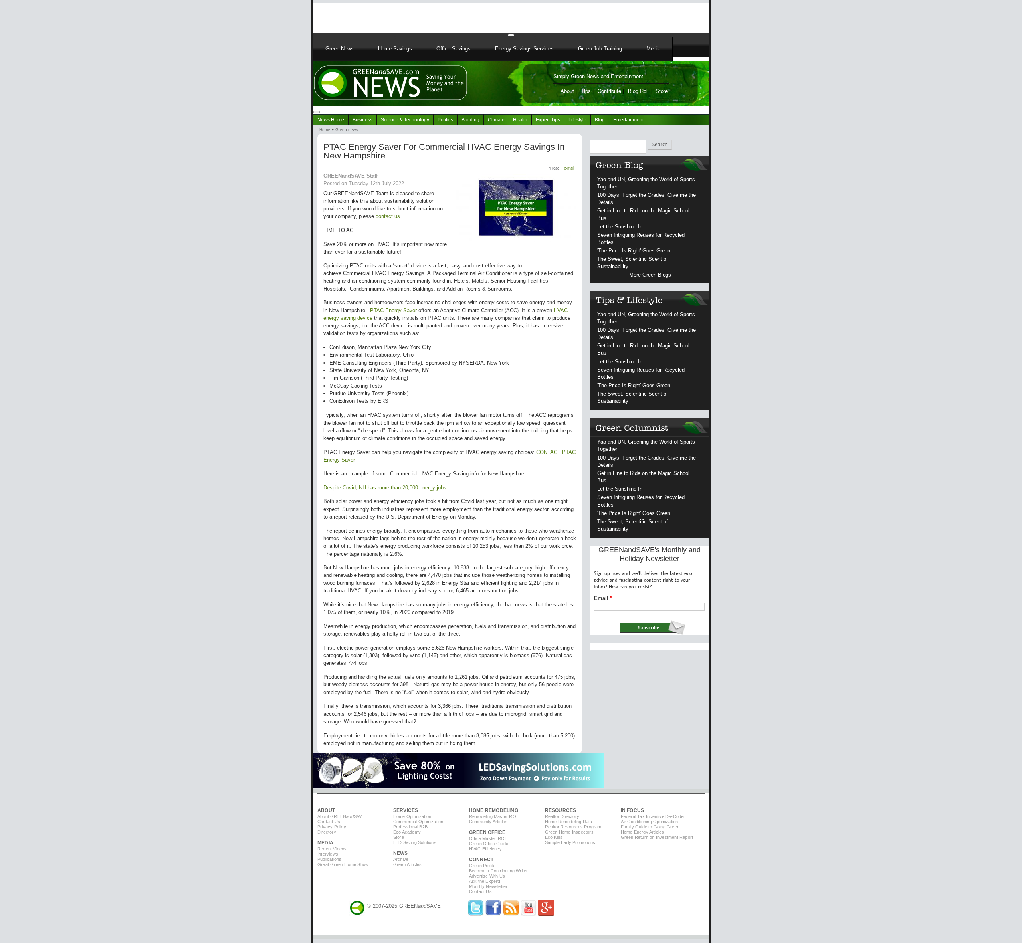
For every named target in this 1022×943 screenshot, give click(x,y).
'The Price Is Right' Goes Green (633, 251)
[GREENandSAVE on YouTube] (529, 914)
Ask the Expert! (484, 881)
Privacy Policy (331, 826)
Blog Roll (638, 91)
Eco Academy (407, 832)
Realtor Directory (562, 816)
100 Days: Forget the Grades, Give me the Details (646, 198)
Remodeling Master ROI (493, 816)
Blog (600, 120)
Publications (329, 859)
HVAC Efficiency (485, 848)
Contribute (609, 91)
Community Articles (488, 821)
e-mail (569, 168)
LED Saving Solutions (414, 842)
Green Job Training (600, 49)
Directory (326, 832)
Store (662, 91)
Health (520, 120)
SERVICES (405, 810)
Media (653, 49)
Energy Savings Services (524, 49)
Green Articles (407, 864)
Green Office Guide (489, 843)
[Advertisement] (414, 15)
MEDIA (325, 843)
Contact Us (328, 821)
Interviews (327, 854)
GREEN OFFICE (487, 832)
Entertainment (628, 120)
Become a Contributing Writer (498, 870)
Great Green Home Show (342, 864)
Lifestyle (577, 120)
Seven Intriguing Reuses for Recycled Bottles (641, 238)
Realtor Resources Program (573, 826)
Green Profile (482, 865)
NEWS (400, 853)
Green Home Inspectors (569, 832)
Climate (496, 120)
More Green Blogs (650, 275)
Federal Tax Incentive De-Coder (653, 816)
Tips (586, 91)
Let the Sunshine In (619, 227)
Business (362, 120)
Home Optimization (412, 816)
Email (601, 598)
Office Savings (453, 49)
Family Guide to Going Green (650, 826)
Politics (445, 120)
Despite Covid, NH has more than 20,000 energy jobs (384, 488)
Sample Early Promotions (570, 842)
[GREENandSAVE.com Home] (357, 906)
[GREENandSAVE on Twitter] (476, 914)
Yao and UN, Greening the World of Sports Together (646, 183)
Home (324, 129)
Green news (346, 129)
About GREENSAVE (341, 816)
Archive (400, 859)
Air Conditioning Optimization (649, 821)
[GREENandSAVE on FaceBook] (493, 914)
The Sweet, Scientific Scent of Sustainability (632, 262)
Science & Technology (405, 120)
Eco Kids (554, 837)
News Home (330, 120)
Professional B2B (410, 826)
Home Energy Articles (642, 832)
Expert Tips (548, 120)
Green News (339, 49)
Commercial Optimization (418, 821)
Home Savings (395, 49)
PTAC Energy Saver (393, 310)
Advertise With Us (487, 876)
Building (470, 120)
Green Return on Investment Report (657, 837)
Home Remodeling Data (568, 821)
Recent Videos (332, 848)
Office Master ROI (487, 838)
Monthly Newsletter (488, 886)
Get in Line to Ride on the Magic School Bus (643, 214)
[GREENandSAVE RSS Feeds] (511, 914)
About (567, 91)
